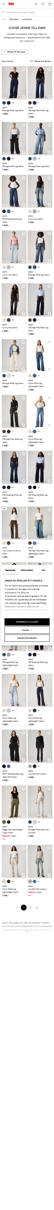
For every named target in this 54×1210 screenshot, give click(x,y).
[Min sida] (36, 4)
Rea (3, 839)
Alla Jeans (14, 19)
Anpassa (25, 630)
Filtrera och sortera (42, 61)
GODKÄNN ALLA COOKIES (27, 622)
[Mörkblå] (4, 211)
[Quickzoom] (23, 96)
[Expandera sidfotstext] (27, 929)
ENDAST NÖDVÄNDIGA (27, 638)
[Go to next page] (37, 907)
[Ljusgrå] (30, 375)
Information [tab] (27, 570)
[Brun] (30, 103)
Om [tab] (43, 570)
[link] (36, 4)
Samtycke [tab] (10, 570)
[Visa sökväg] (4, 19)
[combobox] (29, 12)
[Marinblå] (34, 320)
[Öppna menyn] (3, 4)
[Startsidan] (11, 4)
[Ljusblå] (34, 103)
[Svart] (34, 487)
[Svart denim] (8, 158)
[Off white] (30, 211)
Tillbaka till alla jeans (16, 52)
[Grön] (4, 822)
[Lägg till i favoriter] (23, 69)
